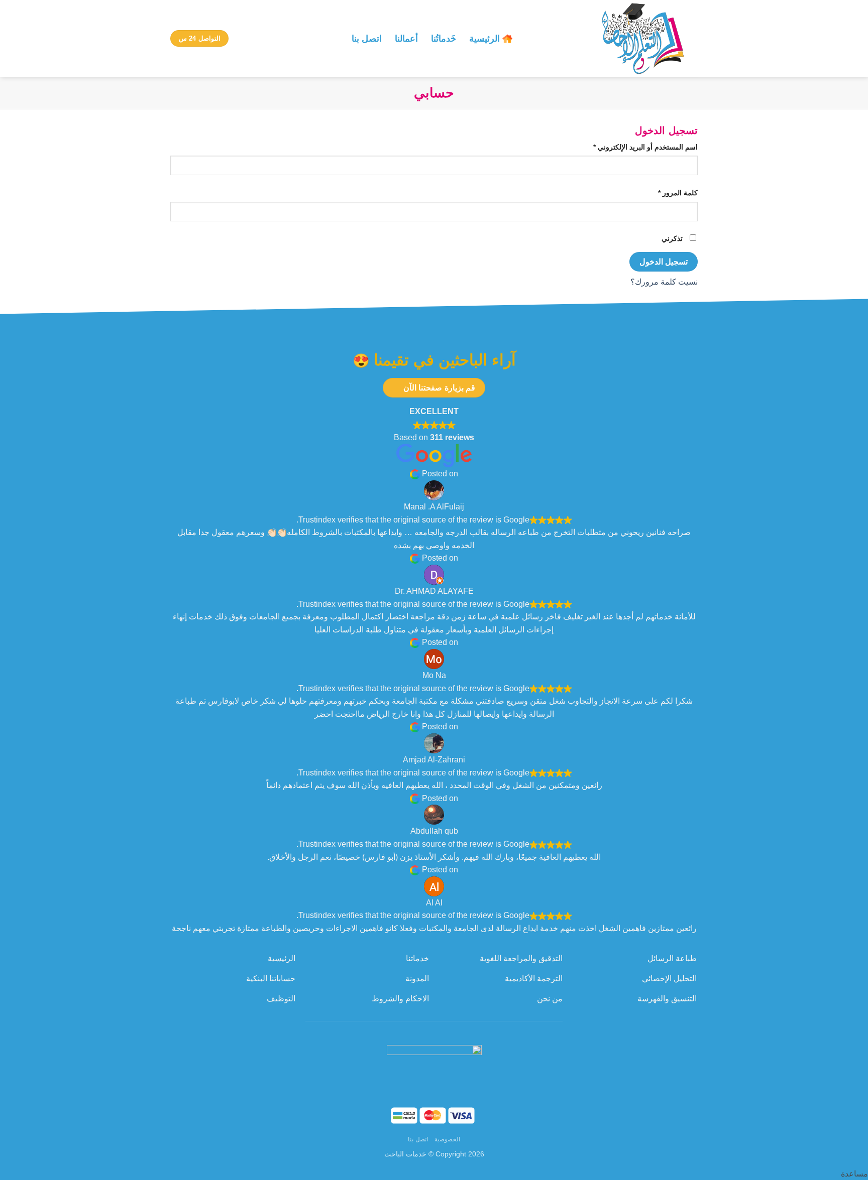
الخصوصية (447, 1139)
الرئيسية (484, 39)
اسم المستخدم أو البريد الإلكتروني (635, 147)
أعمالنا (406, 39)
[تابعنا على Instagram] (434, 1030)
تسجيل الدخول (663, 261)
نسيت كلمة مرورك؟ (664, 282)
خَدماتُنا (443, 39)
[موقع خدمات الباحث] (612, 38)
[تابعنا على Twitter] (417, 1030)
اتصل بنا (367, 39)
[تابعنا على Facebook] (450, 1030)
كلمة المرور (667, 192)
